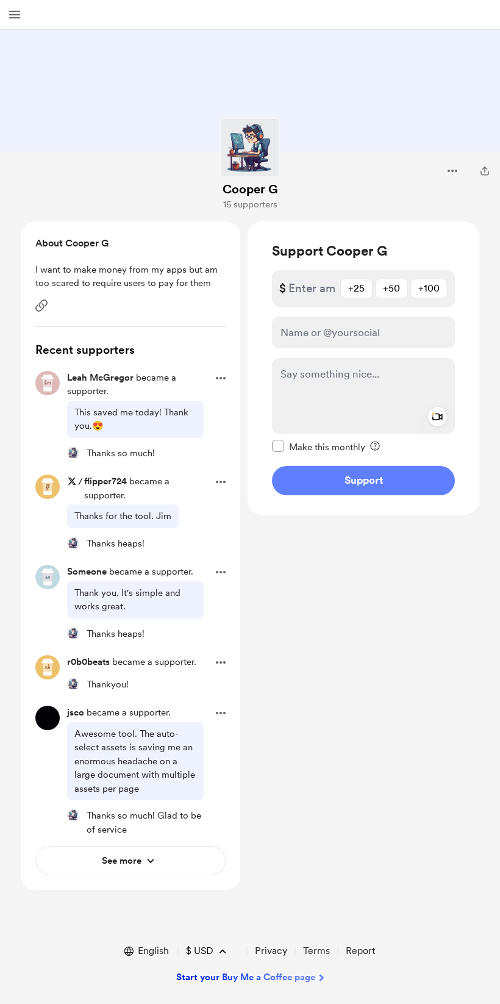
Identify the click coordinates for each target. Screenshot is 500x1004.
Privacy (271, 950)
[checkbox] (318, 446)
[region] (363, 368)
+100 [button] (429, 288)
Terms (316, 950)
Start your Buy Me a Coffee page (245, 977)
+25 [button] (356, 288)
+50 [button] (391, 288)
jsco (75, 712)
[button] (14, 14)
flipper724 (105, 481)
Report (360, 950)
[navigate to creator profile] (250, 147)
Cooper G (250, 189)
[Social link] (41, 305)
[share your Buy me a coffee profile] (484, 171)
